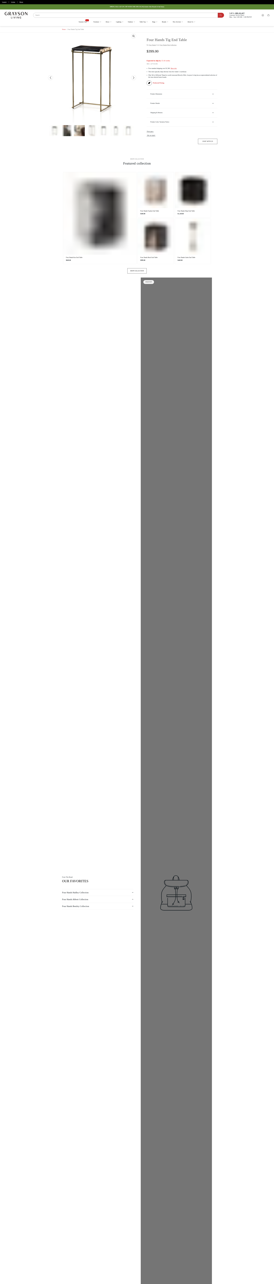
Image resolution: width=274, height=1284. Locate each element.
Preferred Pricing (158, 83)
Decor (21, 2)
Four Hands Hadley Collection (75, 892)
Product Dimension (156, 94)
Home (64, 29)
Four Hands (152, 45)
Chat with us (207, 141)
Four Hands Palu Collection (168, 45)
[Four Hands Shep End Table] (193, 190)
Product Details (155, 103)
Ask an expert (151, 135)
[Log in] (262, 15)
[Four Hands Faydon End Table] (156, 190)
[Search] (221, 15)
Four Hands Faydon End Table (149, 211)
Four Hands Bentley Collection (75, 906)
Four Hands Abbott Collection (75, 899)
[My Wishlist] (257, 15)
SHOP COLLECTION (137, 271)
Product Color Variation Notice (159, 122)
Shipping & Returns (156, 112)
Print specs (150, 131)
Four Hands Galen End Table (186, 257)
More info (174, 68)
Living (13, 2)
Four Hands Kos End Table (74, 257)
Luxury (4, 2)
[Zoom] (133, 36)
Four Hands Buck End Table (149, 257)
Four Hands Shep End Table (186, 211)
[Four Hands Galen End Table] (193, 237)
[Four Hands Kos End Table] (99, 213)
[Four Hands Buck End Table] (156, 237)
